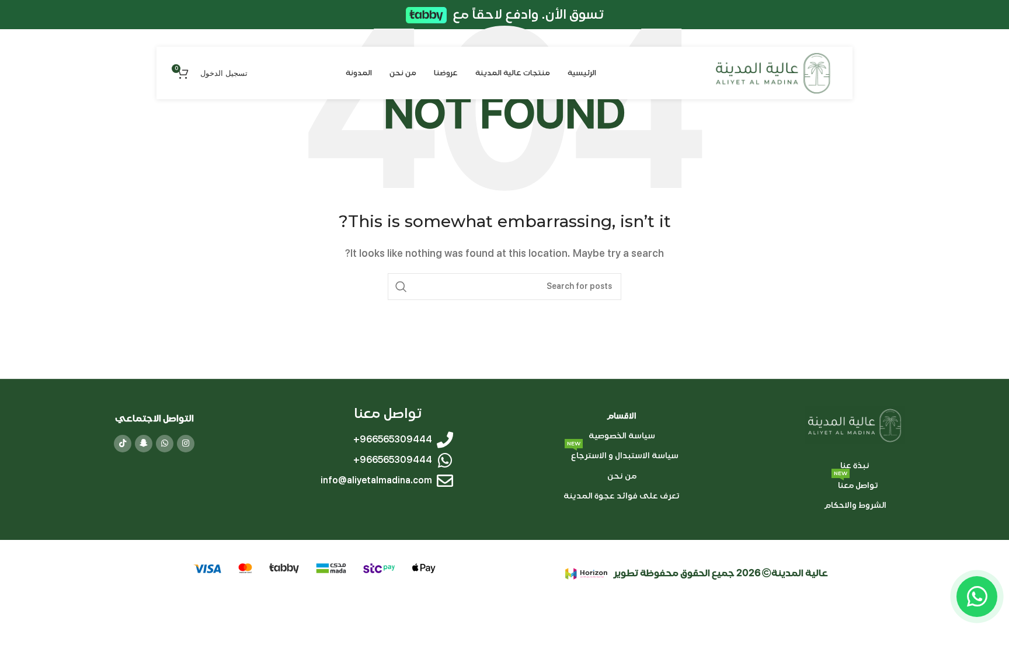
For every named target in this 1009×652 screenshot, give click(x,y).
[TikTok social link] (122, 443)
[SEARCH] (401, 286)
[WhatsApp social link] (164, 443)
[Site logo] (773, 72)
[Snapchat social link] (143, 443)
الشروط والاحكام (855, 505)
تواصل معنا (856, 483)
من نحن (621, 475)
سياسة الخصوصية (621, 436)
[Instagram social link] (185, 443)
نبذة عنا (854, 465)
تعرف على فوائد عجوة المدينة (621, 495)
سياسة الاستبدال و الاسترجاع (623, 453)
